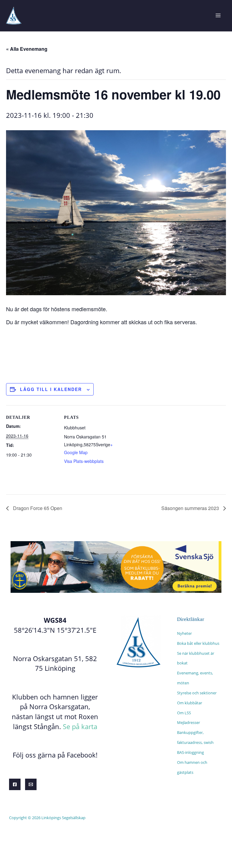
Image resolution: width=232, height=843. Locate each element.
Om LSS (184, 712)
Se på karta (80, 726)
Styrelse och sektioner (197, 693)
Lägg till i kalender (51, 389)
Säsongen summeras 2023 (190, 508)
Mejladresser (188, 722)
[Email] (31, 784)
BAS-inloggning (190, 752)
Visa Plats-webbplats (84, 461)
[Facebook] (15, 784)
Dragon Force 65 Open (37, 508)
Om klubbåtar (189, 703)
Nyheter (184, 633)
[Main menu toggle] (218, 16)
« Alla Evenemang (26, 48)
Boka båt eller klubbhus (198, 643)
